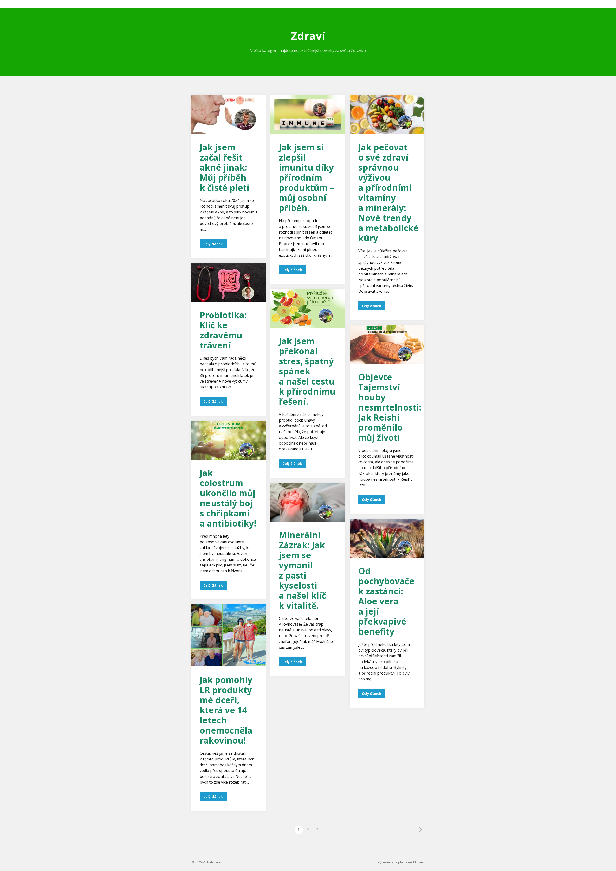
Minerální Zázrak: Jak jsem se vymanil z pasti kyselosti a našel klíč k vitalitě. (302, 570)
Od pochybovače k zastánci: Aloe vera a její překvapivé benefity (386, 601)
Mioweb (419, 862)
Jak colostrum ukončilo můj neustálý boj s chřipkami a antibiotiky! (228, 498)
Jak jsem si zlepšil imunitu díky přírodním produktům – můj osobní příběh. (306, 177)
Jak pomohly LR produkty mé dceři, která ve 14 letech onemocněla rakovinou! (226, 710)
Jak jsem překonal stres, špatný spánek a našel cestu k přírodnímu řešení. (307, 371)
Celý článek (213, 244)
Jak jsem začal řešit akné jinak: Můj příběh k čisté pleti (224, 167)
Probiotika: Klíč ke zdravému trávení (223, 330)
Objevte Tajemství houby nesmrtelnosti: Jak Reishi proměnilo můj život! (389, 407)
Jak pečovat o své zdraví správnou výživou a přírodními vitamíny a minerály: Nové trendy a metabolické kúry (388, 193)
